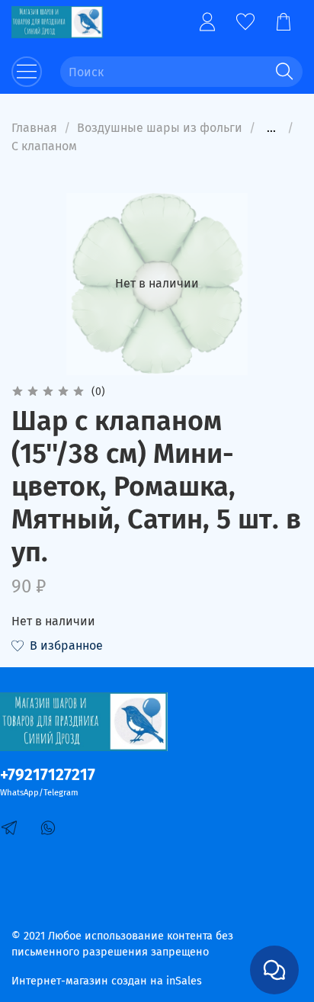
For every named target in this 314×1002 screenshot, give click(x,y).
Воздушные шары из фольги (159, 127)
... (271, 128)
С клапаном (44, 146)
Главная (34, 127)
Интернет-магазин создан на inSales (106, 981)
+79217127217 (47, 775)
